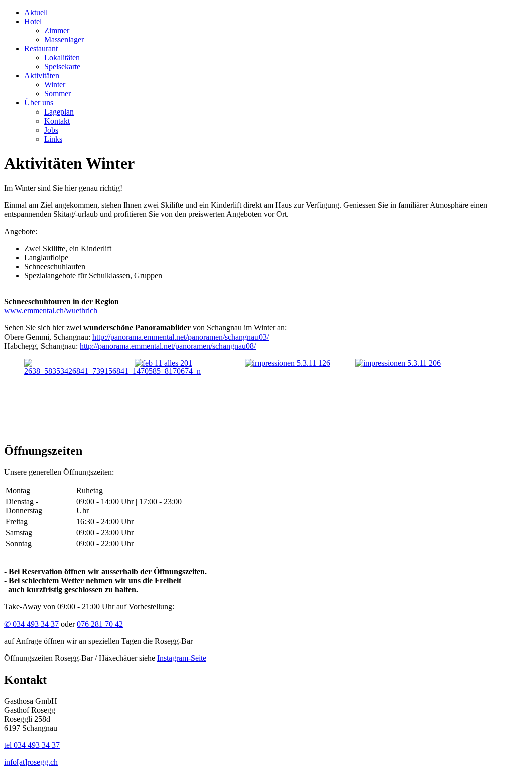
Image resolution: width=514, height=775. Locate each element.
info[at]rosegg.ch (31, 762)
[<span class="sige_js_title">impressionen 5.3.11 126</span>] (287, 363)
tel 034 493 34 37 (32, 745)
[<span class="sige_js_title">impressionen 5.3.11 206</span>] (398, 363)
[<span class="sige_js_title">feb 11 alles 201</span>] (163, 363)
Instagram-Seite (181, 658)
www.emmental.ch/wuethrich (50, 310)
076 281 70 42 (100, 624)
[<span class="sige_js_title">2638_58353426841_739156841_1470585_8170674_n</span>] (112, 371)
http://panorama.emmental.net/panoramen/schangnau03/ (180, 337)
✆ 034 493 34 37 (31, 624)
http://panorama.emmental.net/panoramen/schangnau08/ (168, 346)
